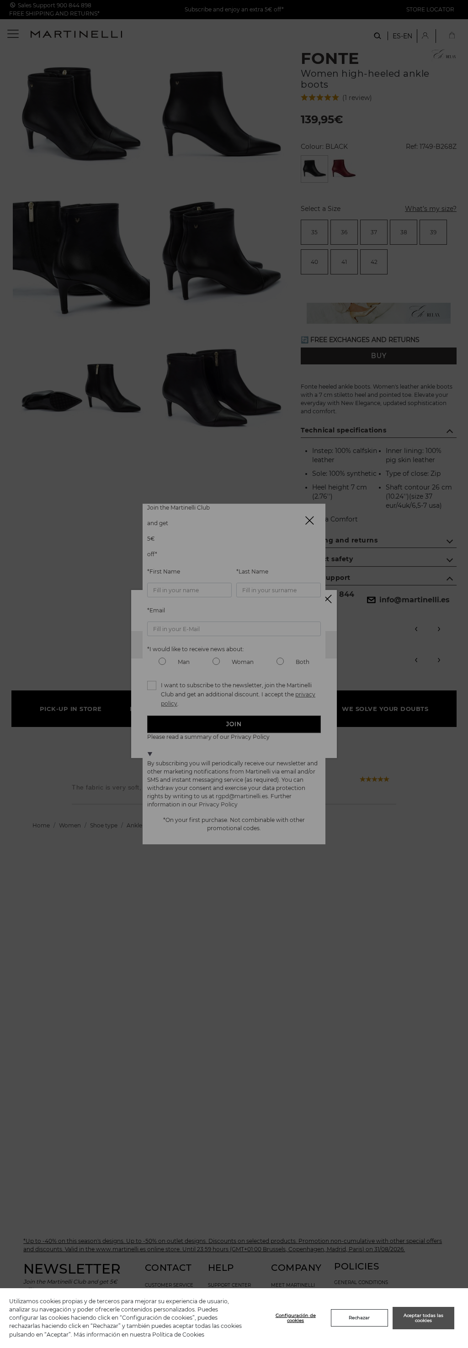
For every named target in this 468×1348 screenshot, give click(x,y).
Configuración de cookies (296, 1318)
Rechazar (359, 1317)
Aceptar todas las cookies (423, 1318)
